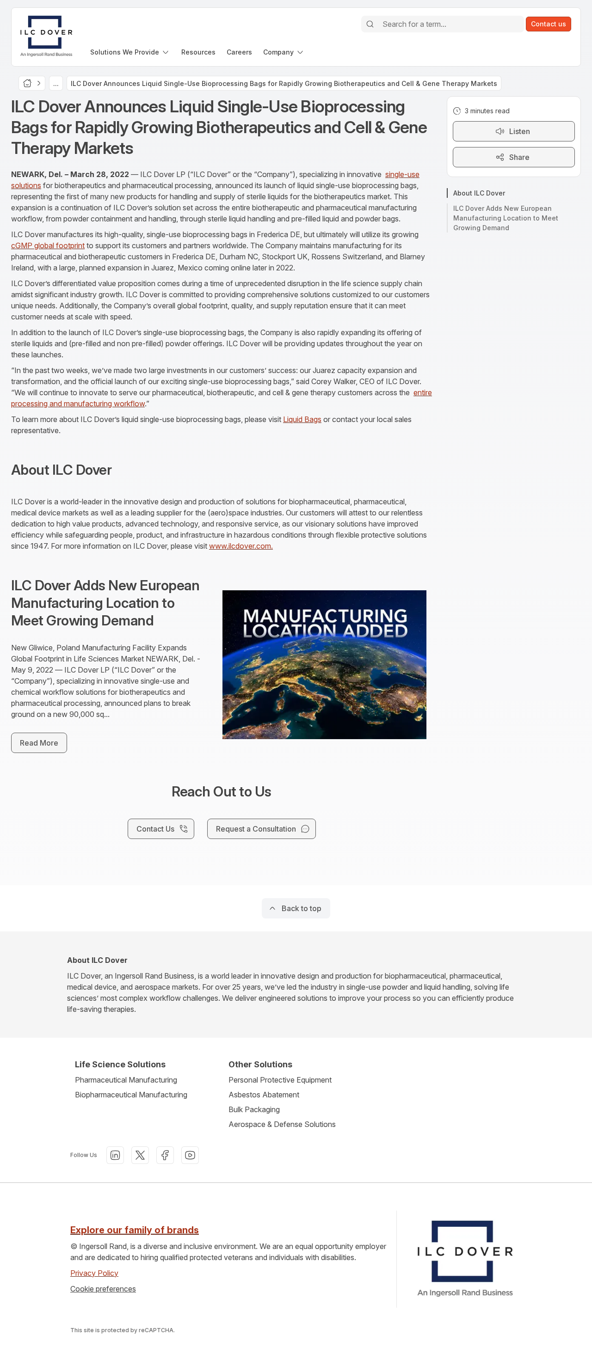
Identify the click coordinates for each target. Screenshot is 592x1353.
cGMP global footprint (48, 245)
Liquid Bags (302, 419)
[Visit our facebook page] (165, 1155)
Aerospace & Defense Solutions (282, 1124)
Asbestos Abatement (263, 1094)
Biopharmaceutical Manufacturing (131, 1094)
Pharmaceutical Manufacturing (126, 1079)
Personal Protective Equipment (280, 1079)
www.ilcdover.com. (241, 546)
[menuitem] (130, 52)
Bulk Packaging (254, 1109)
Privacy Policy (94, 1273)
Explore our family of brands (134, 1230)
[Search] (370, 24)
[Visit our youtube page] (190, 1155)
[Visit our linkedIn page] (115, 1155)
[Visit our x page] (140, 1155)
